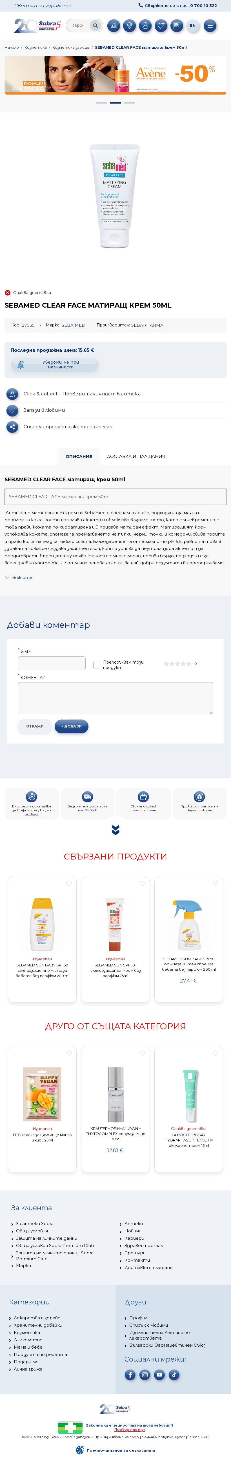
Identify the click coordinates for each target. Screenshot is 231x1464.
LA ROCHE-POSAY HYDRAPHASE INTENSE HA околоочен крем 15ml (189, 1140)
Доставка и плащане (149, 1267)
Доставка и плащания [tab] (136, 456)
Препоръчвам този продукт (123, 665)
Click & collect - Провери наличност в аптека (82, 394)
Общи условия (32, 1231)
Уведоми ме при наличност (61, 365)
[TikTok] (174, 1374)
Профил (138, 1317)
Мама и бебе (28, 1347)
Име (24, 652)
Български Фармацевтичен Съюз (167, 1345)
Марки (23, 1265)
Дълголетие (28, 1339)
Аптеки (134, 1223)
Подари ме (26, 1361)
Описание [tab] (79, 456)
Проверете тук (129, 1429)
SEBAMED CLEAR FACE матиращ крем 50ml (141, 47)
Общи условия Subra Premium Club (55, 1245)
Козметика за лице (70, 47)
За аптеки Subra (35, 1223)
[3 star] (177, 663)
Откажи (35, 726)
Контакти (137, 1260)
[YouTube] (159, 1374)
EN (193, 25)
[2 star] (172, 663)
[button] (101, 103)
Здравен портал (144, 1245)
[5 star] (189, 663)
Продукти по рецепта (40, 1354)
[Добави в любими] (69, 884)
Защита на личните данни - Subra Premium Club (55, 1255)
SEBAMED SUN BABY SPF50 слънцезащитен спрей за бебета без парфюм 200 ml (189, 964)
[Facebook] (130, 1374)
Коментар (32, 677)
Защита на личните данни (46, 1238)
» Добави (71, 726)
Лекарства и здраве (37, 1317)
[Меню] (210, 25)
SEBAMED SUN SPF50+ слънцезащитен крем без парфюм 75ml (115, 970)
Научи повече (38, 812)
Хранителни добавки (38, 1325)
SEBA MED (73, 325)
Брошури (135, 1252)
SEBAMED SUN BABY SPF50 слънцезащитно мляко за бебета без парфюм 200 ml (42, 970)
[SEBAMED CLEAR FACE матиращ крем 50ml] (115, 194)
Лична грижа (28, 1369)
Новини (133, 1231)
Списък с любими (148, 1325)
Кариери (134, 1238)
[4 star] (183, 663)
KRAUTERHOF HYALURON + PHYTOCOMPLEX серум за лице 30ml (115, 1133)
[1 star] (166, 663)
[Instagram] (144, 1374)
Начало (12, 47)
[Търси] (95, 25)
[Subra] (38, 25)
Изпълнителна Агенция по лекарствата (159, 1335)
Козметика (36, 47)
